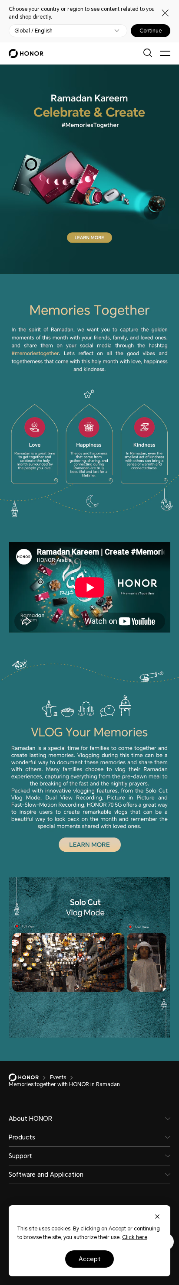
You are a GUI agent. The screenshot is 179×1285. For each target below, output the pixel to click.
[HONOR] (29, 1077)
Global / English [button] (33, 31)
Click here (134, 1237)
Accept (90, 1259)
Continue (150, 31)
